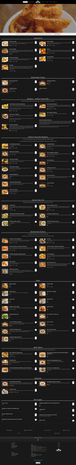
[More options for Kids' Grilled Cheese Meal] (36, 353)
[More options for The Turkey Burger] (73, 113)
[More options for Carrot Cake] (36, 390)
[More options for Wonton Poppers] (36, 58)
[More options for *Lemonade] (73, 410)
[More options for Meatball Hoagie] (36, 270)
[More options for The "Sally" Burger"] (36, 115)
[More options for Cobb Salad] (36, 206)
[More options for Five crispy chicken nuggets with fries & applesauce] (73, 353)
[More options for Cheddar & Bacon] (73, 168)
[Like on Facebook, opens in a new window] (38, 440)
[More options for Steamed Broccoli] (36, 315)
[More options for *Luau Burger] (73, 183)
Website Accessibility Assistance (38, 460)
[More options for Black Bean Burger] (73, 104)
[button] (43, 2)
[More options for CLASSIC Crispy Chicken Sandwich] (73, 247)
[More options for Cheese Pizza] (36, 361)
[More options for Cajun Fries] (73, 284)
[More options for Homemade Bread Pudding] (73, 382)
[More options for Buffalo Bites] (36, 42)
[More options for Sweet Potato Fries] (36, 307)
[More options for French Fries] (36, 284)
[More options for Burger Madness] (36, 125)
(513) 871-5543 (13, 447)
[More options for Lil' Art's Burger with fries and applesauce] (36, 368)
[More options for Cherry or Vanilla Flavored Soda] (36, 409)
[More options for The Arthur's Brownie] (36, 382)
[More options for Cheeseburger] (73, 144)
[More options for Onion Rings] (73, 307)
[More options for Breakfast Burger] (36, 152)
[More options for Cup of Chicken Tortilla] (36, 322)
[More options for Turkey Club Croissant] (36, 239)
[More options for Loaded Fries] (73, 57)
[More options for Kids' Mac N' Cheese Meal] (73, 368)
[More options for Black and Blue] (73, 176)
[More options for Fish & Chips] (36, 262)
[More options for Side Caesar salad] (73, 330)
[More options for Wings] (73, 50)
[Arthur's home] (38, 2)
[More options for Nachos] (36, 66)
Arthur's (59, 450)
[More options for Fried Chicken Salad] (73, 206)
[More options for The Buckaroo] (73, 161)
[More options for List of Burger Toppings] (73, 120)
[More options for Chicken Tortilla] (73, 81)
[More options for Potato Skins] (36, 50)
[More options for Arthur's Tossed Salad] (73, 214)
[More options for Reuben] (73, 239)
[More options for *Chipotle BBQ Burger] (36, 182)
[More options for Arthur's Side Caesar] (36, 222)
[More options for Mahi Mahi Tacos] (73, 263)
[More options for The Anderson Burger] (73, 153)
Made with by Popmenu (21, 437)
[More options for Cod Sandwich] (73, 254)
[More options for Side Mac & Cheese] (73, 292)
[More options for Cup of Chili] (73, 322)
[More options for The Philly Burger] (36, 167)
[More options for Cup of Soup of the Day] (73, 315)
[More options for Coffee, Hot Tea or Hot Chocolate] (73, 415)
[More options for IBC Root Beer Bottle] (36, 414)
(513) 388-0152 (13, 455)
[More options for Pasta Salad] (36, 292)
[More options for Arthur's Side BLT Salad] (73, 222)
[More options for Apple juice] (73, 421)
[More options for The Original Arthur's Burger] (36, 104)
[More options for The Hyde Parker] (36, 160)
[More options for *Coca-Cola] (36, 403)
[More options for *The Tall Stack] (36, 190)
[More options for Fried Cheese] (73, 42)
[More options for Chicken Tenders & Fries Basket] (36, 254)
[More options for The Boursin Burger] (36, 144)
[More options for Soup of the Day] (36, 81)
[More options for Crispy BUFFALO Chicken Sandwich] (36, 247)
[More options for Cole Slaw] (36, 299)
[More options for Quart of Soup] (73, 89)
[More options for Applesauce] (73, 299)
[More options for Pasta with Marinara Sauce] (73, 361)
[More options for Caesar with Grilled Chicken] (36, 214)
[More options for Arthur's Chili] (36, 89)
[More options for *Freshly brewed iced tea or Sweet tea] (73, 403)
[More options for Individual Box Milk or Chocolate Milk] (36, 420)
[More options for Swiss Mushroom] (36, 175)
